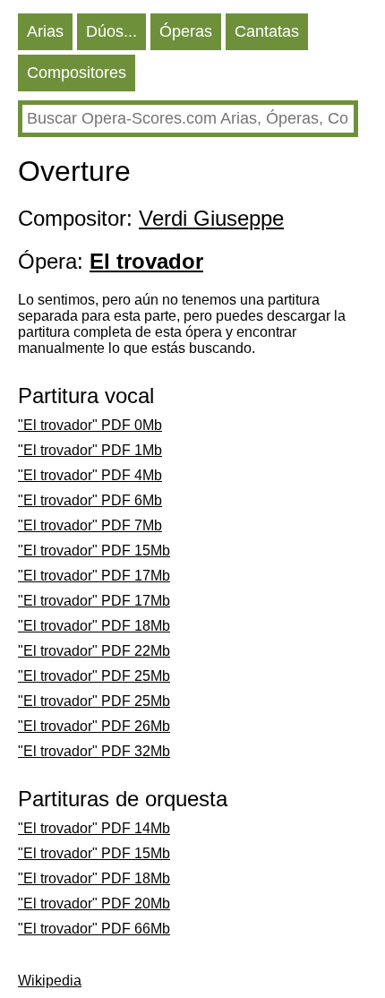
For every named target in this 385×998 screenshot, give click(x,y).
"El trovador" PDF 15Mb (94, 550)
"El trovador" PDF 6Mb (90, 500)
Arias (45, 31)
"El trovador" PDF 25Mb (94, 676)
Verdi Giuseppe (211, 218)
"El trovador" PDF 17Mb (94, 575)
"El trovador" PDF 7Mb (90, 525)
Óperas (185, 31)
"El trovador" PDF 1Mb (90, 450)
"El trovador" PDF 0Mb (90, 425)
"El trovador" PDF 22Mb (94, 650)
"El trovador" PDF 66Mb (94, 928)
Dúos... (111, 31)
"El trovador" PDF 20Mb (94, 903)
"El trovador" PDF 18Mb (94, 625)
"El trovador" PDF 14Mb (94, 828)
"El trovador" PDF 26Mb (94, 726)
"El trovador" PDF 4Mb (90, 475)
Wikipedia (49, 980)
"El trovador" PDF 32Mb (94, 751)
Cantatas (267, 31)
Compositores (76, 73)
